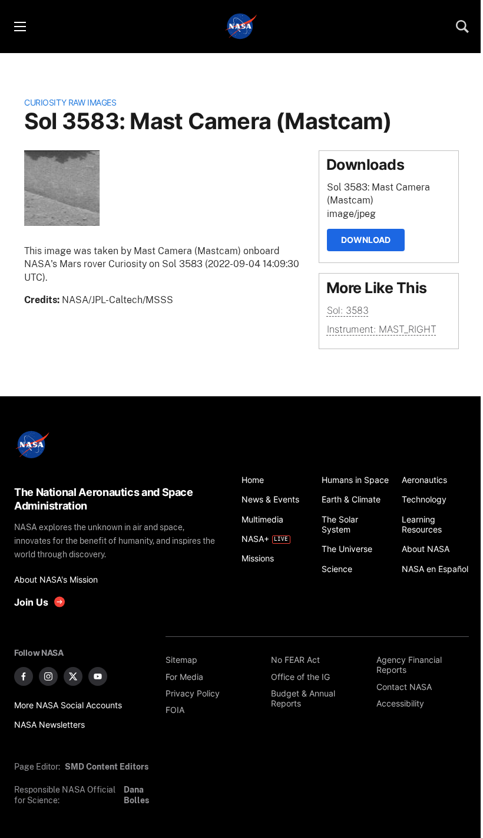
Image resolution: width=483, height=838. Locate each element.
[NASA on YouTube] (97, 676)
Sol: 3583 (348, 310)
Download (366, 240)
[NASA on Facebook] (23, 676)
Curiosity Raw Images (70, 102)
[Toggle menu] (19, 26)
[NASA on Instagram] (48, 676)
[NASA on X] (73, 676)
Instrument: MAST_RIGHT (381, 329)
